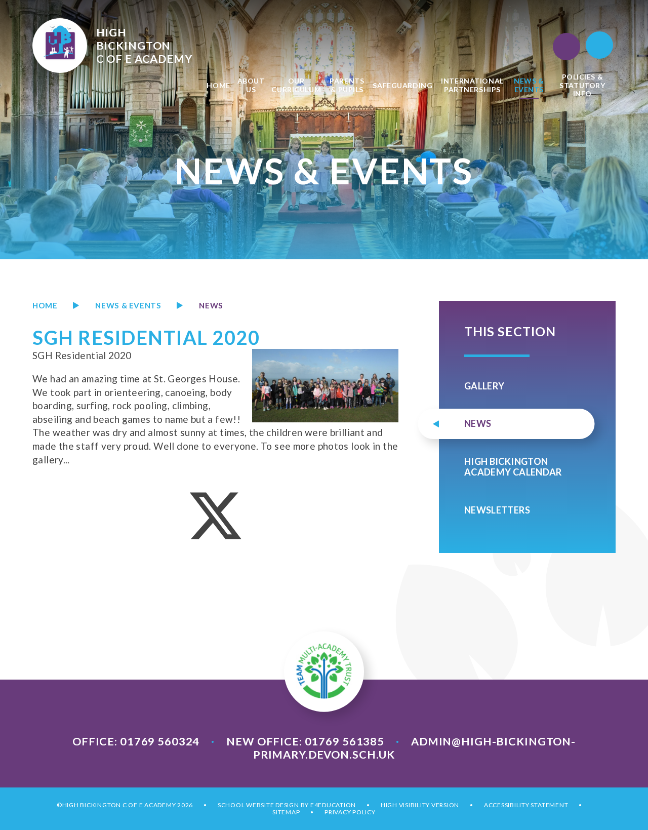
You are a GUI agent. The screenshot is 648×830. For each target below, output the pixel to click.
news (211, 305)
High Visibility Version (420, 805)
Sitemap (286, 812)
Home (44, 305)
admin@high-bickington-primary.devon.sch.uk (414, 748)
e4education (333, 805)
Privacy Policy (350, 812)
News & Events (128, 305)
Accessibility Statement (526, 805)
